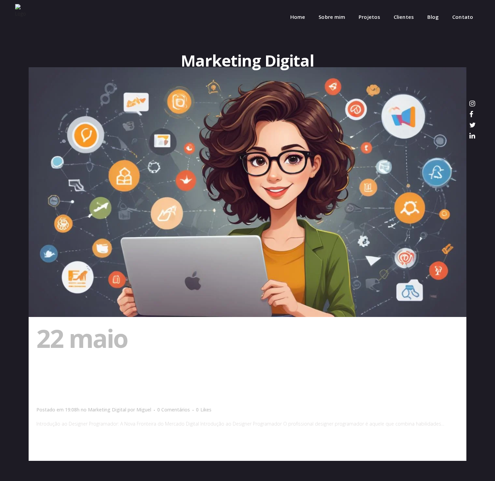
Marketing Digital (107, 409)
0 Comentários (173, 409)
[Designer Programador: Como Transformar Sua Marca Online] (247, 192)
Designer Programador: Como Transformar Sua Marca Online (219, 365)
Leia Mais (52, 443)
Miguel (143, 409)
